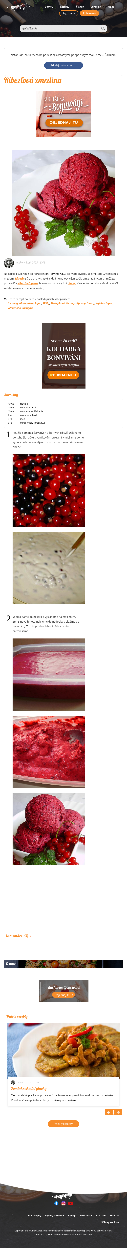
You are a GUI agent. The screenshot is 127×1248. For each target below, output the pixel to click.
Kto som (101, 1215)
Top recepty (34, 1215)
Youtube (70, 1203)
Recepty (64, 6)
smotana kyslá (28, 407)
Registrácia (69, 13)
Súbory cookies (110, 1222)
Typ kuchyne (104, 303)
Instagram (63, 1203)
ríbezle (24, 403)
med (22, 418)
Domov (49, 6)
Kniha (111, 6)
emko (19, 262)
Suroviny (96, 6)
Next (117, 1112)
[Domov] (18, 7)
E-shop (72, 1215)
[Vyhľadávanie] (103, 28)
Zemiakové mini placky (28, 1088)
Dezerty (13, 303)
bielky (72, 283)
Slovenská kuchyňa (20, 308)
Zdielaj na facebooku (63, 65)
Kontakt (114, 1215)
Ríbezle (19, 278)
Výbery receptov (54, 1215)
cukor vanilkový (28, 415)
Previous (109, 1112)
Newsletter (86, 1215)
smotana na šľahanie (31, 411)
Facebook (56, 1203)
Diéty (46, 303)
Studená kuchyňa (30, 303)
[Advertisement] (63, 904)
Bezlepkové (58, 303)
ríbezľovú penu (28, 283)
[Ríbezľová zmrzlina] (63, 172)
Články (80, 6)
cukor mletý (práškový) (32, 422)
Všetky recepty (63, 1124)
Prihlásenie (89, 13)
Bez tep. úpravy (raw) (80, 303)
